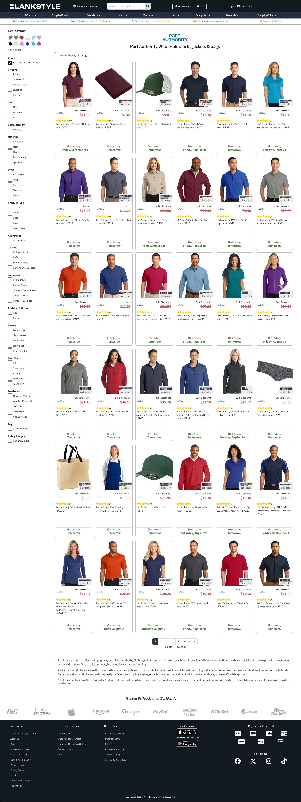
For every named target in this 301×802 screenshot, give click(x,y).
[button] (183, 6)
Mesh (15, 147)
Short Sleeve (19, 335)
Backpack (18, 195)
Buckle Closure (21, 84)
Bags (15, 223)
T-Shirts (29, 15)
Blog (12, 744)
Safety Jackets (20, 262)
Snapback (18, 90)
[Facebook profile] (238, 763)
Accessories (19, 240)
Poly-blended (20, 157)
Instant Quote (111, 744)
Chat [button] (202, 6)
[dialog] (4, 799)
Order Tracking (65, 733)
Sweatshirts (93, 15)
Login (231, 6)
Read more (64, 683)
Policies (14, 775)
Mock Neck (18, 379)
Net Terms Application (21, 760)
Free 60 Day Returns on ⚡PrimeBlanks (90, 21)
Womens (148, 15)
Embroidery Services (115, 749)
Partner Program (18, 765)
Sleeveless (18, 346)
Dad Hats (17, 185)
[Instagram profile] (269, 763)
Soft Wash (18, 406)
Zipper (16, 74)
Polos (16, 212)
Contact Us (246, 6)
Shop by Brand (60, 15)
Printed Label (20, 429)
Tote (15, 180)
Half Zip (17, 95)
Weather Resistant (22, 401)
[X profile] (253, 763)
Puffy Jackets (20, 257)
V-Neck (16, 363)
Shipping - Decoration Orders (72, 744)
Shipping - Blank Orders (69, 739)
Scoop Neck (19, 384)
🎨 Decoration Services (270, 21)
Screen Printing (112, 754)
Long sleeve (19, 330)
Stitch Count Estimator (116, 760)
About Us (14, 739)
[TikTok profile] (284, 763)
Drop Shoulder (20, 351)
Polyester (18, 141)
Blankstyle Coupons (20, 749)
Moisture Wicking (21, 396)
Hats (15, 218)
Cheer (16, 318)
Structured (18, 190)
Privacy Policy (17, 770)
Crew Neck (18, 368)
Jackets (17, 207)
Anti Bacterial (20, 417)
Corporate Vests (21, 295)
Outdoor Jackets (21, 252)
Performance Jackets (24, 268)
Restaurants (19, 280)
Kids (174, 15)
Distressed (18, 411)
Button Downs (20, 285)
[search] (148, 6)
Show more (14, 50)
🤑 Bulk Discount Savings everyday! (210, 21)
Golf (15, 313)
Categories (201, 15)
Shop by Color (266, 15)
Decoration (232, 15)
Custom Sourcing (18, 754)
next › (186, 641)
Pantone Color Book (114, 733)
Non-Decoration (21, 441)
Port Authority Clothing (25, 62)
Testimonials (16, 786)
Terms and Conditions (21, 780)
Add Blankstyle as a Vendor (23, 733)
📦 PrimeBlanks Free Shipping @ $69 (30, 21)
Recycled (17, 129)
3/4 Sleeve (18, 340)
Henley (16, 373)
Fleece (16, 152)
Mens (121, 15)
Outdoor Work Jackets (24, 290)
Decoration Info (112, 739)
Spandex (17, 162)
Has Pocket (19, 174)
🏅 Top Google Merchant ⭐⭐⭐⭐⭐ (150, 21)
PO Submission (65, 749)
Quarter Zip (19, 79)
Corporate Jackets (22, 301)
